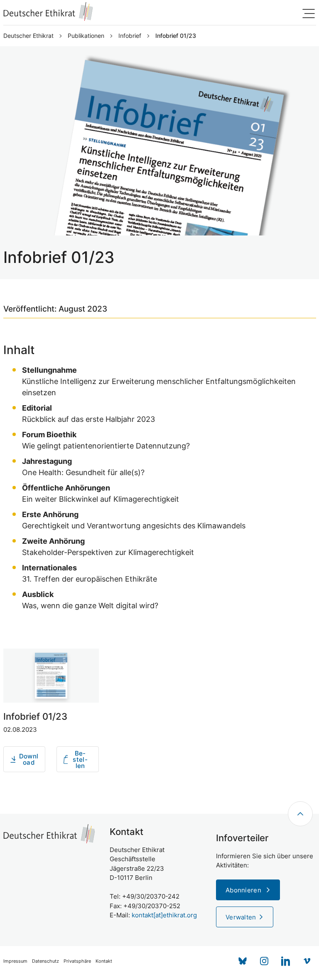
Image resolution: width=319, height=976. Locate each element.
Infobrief (129, 36)
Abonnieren (244, 890)
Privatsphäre (77, 961)
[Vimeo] (307, 961)
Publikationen (86, 36)
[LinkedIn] (285, 961)
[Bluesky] (242, 961)
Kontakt (104, 961)
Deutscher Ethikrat (28, 36)
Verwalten (241, 917)
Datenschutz (45, 961)
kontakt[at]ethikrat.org (164, 915)
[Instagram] (264, 961)
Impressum (15, 961)
